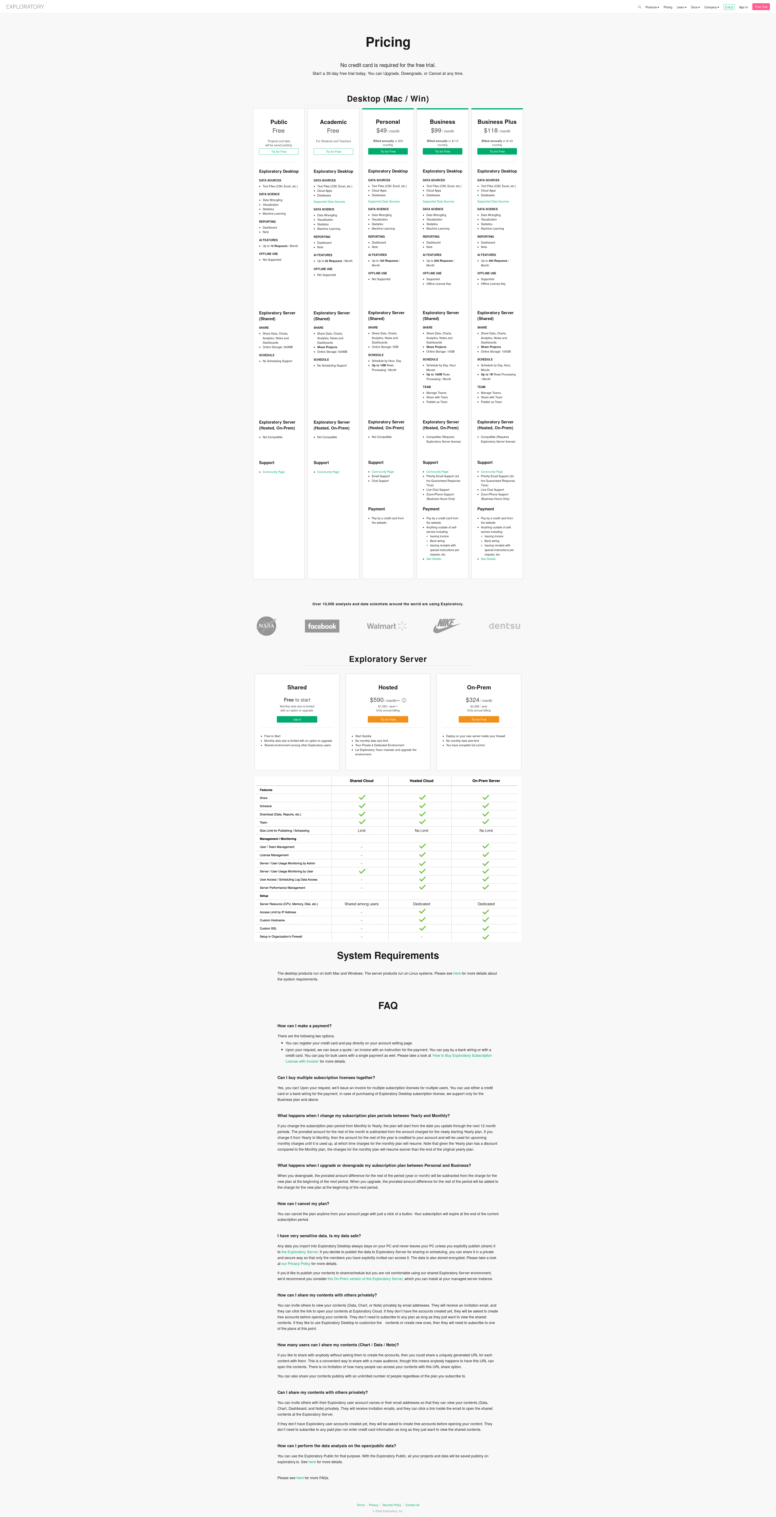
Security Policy (392, 1505)
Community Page (274, 472)
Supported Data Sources (329, 201)
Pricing (668, 7)
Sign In (743, 7)
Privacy (373, 1505)
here (457, 973)
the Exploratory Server (300, 1251)
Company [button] (710, 7)
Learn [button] (680, 7)
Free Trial (761, 7)
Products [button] (651, 7)
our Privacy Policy (296, 1263)
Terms (361, 1505)
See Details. (434, 559)
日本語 (729, 7)
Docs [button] (694, 7)
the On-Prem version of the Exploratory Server (365, 1278)
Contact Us (412, 1505)
